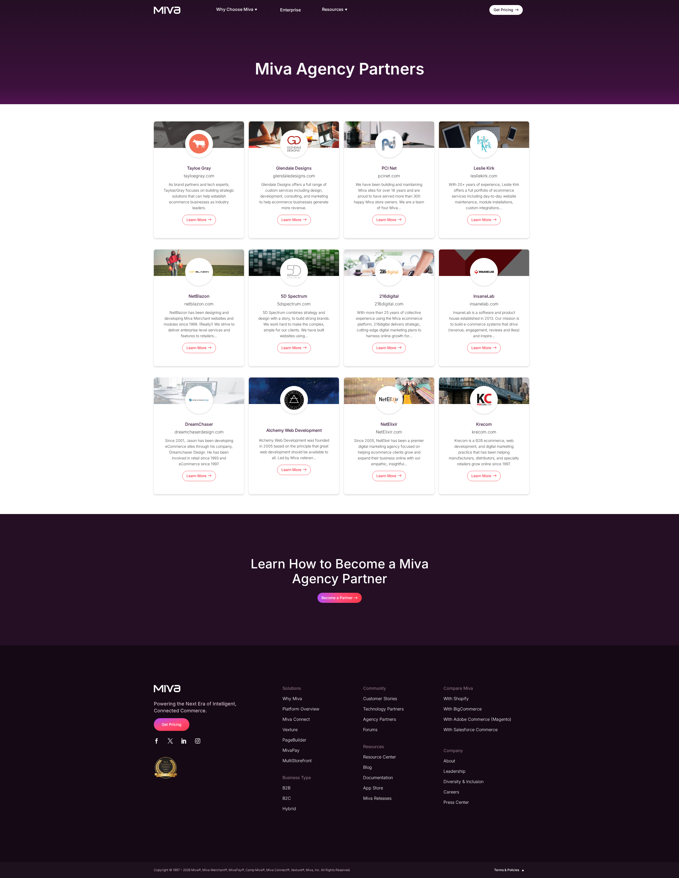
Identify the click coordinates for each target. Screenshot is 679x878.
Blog (367, 767)
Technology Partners (383, 709)
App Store (373, 788)
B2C (286, 798)
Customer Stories (380, 698)
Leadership (454, 771)
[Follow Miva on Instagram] (197, 742)
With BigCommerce (462, 709)
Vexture (290, 729)
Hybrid (289, 808)
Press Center (456, 802)
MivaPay (290, 750)
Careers (451, 791)
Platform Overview (300, 709)
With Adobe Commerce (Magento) (477, 719)
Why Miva (292, 698)
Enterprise (290, 10)
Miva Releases (377, 798)
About (449, 760)
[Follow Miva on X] (170, 742)
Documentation (378, 777)
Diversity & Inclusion (463, 781)
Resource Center (379, 757)
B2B (286, 788)
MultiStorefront (297, 760)
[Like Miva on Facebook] (156, 742)
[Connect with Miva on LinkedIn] (183, 742)
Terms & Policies (506, 870)
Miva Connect (296, 719)
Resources (332, 9)
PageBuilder (294, 740)
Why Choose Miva (234, 9)
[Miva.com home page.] (167, 10)
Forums (370, 729)
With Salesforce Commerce (470, 729)
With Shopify (456, 698)
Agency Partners (379, 719)
